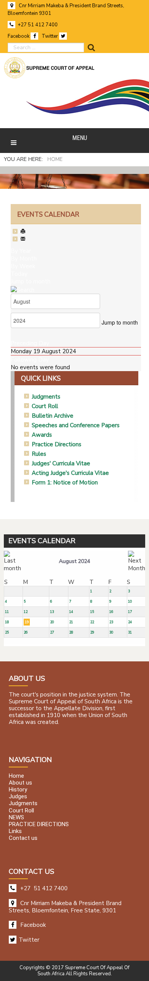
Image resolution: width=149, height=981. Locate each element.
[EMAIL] (23, 239)
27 (52, 632)
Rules (39, 454)
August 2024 (74, 561)
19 (27, 622)
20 (52, 622)
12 (26, 612)
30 (111, 632)
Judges (18, 796)
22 (92, 622)
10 (130, 601)
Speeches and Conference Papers (76, 425)
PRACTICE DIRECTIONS (39, 824)
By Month (24, 258)
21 (71, 622)
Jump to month (30, 281)
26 (26, 632)
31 (130, 632)
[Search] (22, 289)
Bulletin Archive (52, 416)
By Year (21, 251)
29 (92, 632)
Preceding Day (30, 343)
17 (130, 612)
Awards (42, 435)
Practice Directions (56, 444)
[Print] (23, 232)
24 (130, 622)
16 (111, 612)
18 (7, 622)
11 (7, 612)
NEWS (16, 817)
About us (20, 782)
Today (19, 274)
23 (111, 622)
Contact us (23, 838)
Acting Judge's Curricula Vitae (70, 473)
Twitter (50, 36)
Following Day (30, 359)
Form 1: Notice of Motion (65, 482)
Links (15, 831)
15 (92, 612)
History (18, 789)
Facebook (19, 36)
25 (7, 632)
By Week (23, 266)
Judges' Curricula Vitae (61, 463)
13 (52, 612)
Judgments (46, 396)
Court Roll (45, 406)
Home (16, 775)
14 (71, 612)
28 (71, 632)
